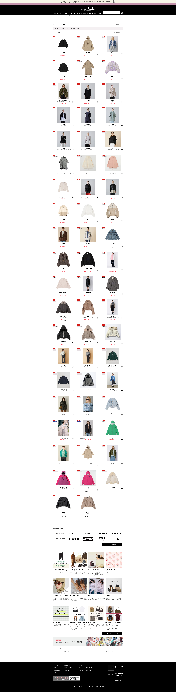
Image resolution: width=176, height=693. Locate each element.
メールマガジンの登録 (56, 670)
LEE (85, 686)
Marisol (92, 686)
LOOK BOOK (97, 13)
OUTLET (107, 686)
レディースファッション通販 (65, 15)
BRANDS (71, 13)
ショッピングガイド (80, 665)
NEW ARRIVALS (57, 13)
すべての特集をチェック (112, 633)
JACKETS (61, 24)
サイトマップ (66, 670)
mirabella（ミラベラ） (56, 15)
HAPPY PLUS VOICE (118, 680)
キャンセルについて (89, 667)
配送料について (80, 667)
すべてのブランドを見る (112, 544)
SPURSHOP (90, 13)
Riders (68, 28)
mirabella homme (100, 686)
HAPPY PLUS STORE (78, 686)
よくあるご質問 (55, 672)
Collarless (62, 28)
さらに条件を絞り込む (118, 32)
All (54, 24)
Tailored (56, 28)
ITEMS (76, 13)
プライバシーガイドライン (68, 667)
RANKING (65, 13)
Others (78, 28)
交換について (88, 670)
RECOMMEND (82, 13)
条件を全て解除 (119, 24)
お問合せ (54, 673)
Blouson (73, 28)
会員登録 (54, 667)
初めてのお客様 (55, 665)
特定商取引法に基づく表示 (68, 665)
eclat (89, 686)
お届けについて (80, 670)
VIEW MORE (120, 669)
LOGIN (116, 5)
